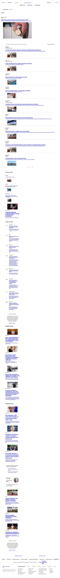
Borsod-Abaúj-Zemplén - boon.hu (21, 572)
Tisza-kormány (11, 278)
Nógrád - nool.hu (41, 571)
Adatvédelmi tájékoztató (15, 559)
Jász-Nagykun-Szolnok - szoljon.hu (43, 568)
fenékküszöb (7, 513)
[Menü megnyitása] (57, 3)
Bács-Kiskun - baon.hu (20, 568)
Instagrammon (16, 471)
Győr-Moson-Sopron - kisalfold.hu (32, 571)
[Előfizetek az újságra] (48, 3)
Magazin (39, 566)
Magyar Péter (7, 193)
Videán (9, 472)
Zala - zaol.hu (50, 572)
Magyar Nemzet (5, 9)
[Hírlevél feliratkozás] (7, 474)
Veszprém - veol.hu (51, 571)
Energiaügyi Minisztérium (8, 61)
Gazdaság (33, 566)
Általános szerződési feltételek (33, 559)
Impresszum (3, 559)
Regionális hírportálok (21, 566)
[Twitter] (12, 474)
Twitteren (9, 470)
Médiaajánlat (9, 559)
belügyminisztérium (8, 388)
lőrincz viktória (7, 210)
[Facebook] (9, 474)
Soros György (7, 432)
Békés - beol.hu (19, 571)
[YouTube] (15, 474)
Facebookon (15, 469)
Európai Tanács (7, 451)
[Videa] (14, 474)
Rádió (55, 566)
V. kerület (6, 156)
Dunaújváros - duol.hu (30, 568)
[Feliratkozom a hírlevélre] (9, 3)
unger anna (6, 335)
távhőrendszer (7, 88)
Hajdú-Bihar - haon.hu (30, 572)
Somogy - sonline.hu (41, 572)
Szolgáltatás (49, 566)
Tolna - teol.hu (51, 568)
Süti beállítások (56, 559)
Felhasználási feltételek (24, 559)
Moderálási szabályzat (49, 559)
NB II (6, 496)
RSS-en (15, 472)
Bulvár (44, 566)
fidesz (10, 234)
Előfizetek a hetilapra (12, 323)
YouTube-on (12, 472)
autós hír (6, 175)
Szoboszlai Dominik (11, 291)
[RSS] (17, 474)
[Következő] (34, 167)
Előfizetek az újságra (42, 555)
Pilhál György (8, 477)
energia (6, 75)
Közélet (28, 566)
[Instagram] (10, 474)
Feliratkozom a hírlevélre (50, 44)
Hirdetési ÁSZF (41, 559)
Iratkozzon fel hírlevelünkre (11, 468)
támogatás (6, 129)
